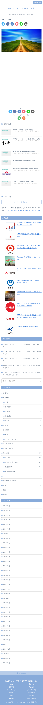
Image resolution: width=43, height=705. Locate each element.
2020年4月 (6, 570)
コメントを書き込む (21, 202)
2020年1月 (6, 584)
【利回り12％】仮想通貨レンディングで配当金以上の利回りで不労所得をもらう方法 (22, 374)
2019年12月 (7, 589)
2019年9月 (6, 603)
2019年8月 (6, 607)
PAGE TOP (22, 673)
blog (11, 684)
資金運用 (22, 430)
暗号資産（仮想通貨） (22, 480)
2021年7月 (6, 506)
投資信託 (23, 416)
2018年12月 (7, 644)
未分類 (22, 494)
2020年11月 (6, 538)
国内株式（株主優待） (23, 462)
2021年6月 (6, 510)
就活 (22, 485)
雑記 (22, 490)
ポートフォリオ (22, 444)
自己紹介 (22, 393)
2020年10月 (7, 543)
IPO (22, 476)
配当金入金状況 (22, 448)
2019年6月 (6, 617)
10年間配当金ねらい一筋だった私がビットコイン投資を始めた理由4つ (22, 367)
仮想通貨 (11, 698)
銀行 (23, 434)
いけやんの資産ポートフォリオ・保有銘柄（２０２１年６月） (21, 345)
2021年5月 (6, 515)
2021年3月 (6, 520)
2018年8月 (6, 663)
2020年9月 (6, 547)
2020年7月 (6, 557)
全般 (23, 402)
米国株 (23, 420)
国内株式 (23, 457)
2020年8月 (6, 552)
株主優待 (23, 407)
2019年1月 (6, 640)
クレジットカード (23, 439)
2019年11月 (6, 593)
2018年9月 (6, 658)
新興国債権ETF (23, 471)
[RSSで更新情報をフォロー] (24, 118)
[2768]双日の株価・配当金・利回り (28, 326)
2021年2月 (6, 524)
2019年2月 (6, 635)
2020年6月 (6, 561)
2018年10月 (7, 654)
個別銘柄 (22, 453)
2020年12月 (7, 533)
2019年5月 (6, 621)
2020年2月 (6, 580)
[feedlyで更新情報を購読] (19, 118)
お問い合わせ (31, 698)
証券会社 (23, 411)
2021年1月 (6, 529)
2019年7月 (6, 612)
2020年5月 (6, 566)
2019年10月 (7, 598)
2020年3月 (6, 575)
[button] (39, 381)
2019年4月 (6, 626)
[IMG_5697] (12, 24)
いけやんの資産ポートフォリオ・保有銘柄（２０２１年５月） (21, 360)
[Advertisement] (21, 76)
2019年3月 (6, 630)
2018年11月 (6, 649)
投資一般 (22, 397)
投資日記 (22, 425)
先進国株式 (23, 467)
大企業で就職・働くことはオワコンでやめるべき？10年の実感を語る (22, 352)
